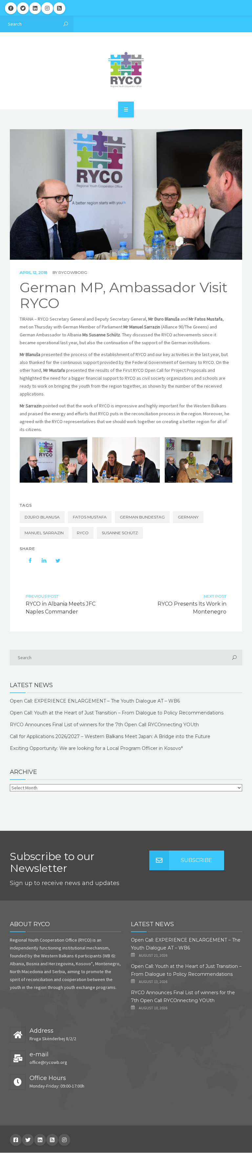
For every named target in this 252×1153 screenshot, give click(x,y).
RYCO (83, 532)
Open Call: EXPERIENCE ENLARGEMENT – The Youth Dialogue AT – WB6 (95, 701)
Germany (188, 517)
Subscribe (196, 860)
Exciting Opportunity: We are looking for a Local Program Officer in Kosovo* (96, 748)
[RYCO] (126, 69)
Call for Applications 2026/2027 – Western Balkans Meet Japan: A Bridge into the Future (110, 736)
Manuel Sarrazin (44, 532)
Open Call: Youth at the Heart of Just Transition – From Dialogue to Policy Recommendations (116, 713)
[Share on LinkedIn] (41, 560)
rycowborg (72, 272)
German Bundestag (142, 517)
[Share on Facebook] (27, 560)
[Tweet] (54, 560)
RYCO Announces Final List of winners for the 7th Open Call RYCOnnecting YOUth (104, 725)
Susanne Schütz (120, 532)
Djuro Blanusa (42, 517)
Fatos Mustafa (90, 517)
